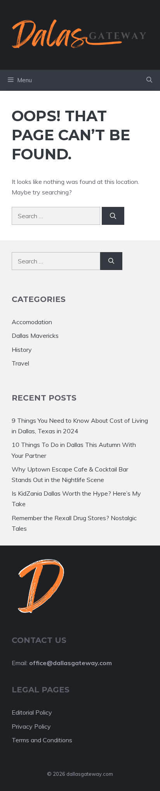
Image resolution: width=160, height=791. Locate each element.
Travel (20, 363)
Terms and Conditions (42, 740)
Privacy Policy (31, 726)
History (22, 349)
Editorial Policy (32, 712)
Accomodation (32, 322)
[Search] (113, 216)
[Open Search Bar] (149, 80)
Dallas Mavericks (35, 335)
